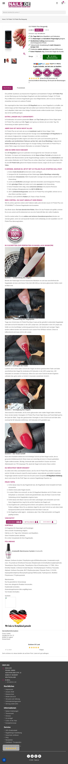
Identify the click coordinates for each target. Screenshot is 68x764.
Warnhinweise (24, 551)
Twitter (32, 756)
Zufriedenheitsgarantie (13, 701)
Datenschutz (9, 694)
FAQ (6, 737)
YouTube (35, 756)
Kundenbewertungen (12, 746)
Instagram (39, 756)
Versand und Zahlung (12, 699)
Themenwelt (9, 713)
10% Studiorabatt (11, 730)
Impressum (9, 689)
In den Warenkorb (52, 57)
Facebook (28, 756)
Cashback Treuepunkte (13, 742)
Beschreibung (7, 88)
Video (7, 165)
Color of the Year (11, 720)
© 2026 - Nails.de (34, 760)
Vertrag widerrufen (11, 704)
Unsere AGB (9, 692)
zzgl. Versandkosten (40, 33)
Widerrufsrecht (10, 696)
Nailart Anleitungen (11, 711)
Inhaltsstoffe (15, 551)
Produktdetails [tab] (21, 88)
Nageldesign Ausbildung (13, 733)
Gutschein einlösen (12, 735)
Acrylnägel (9, 718)
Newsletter (9, 740)
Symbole (32, 551)
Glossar (8, 716)
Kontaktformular (10, 723)
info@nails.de (11, 682)
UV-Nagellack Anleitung (54, 475)
